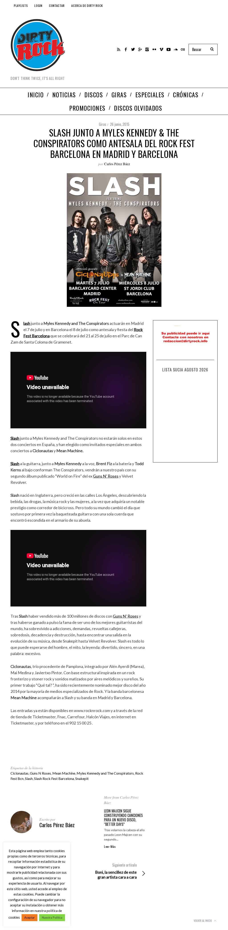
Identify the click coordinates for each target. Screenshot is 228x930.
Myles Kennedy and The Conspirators (105, 773)
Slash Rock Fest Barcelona (54, 778)
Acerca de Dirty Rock (87, 5)
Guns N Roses (40, 773)
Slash (26, 323)
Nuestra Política (52, 917)
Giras (102, 124)
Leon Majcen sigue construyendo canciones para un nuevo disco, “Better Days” (123, 817)
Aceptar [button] (29, 917)
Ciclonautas (19, 773)
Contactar (57, 5)
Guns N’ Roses (105, 476)
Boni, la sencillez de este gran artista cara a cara (116, 871)
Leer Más (110, 846)
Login (38, 5)
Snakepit (82, 778)
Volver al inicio (203, 920)
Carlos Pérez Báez (117, 163)
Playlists (21, 5)
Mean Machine (63, 773)
